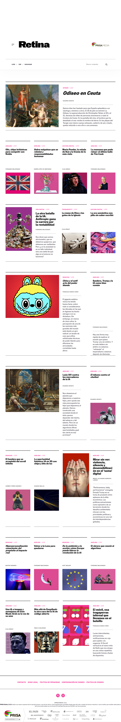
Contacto (21, 682)
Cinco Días (65, 715)
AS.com (86, 711)
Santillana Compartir (68, 711)
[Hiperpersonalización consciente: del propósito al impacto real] (18, 579)
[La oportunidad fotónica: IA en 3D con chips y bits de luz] (46, 500)
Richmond (32, 718)
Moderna (43, 718)
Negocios (66, 277)
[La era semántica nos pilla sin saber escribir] (103, 242)
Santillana (56, 711)
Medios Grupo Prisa (12, 719)
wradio (57, 715)
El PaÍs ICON (65, 718)
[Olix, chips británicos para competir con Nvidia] (18, 183)
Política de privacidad (50, 682)
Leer (13, 64)
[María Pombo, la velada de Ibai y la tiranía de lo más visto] (74, 183)
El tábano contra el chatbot (100, 376)
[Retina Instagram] (63, 695)
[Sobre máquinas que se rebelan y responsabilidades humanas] (46, 183)
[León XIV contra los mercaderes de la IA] (32, 390)
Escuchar (28, 64)
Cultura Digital (68, 146)
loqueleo (85, 718)
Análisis (9, 146)
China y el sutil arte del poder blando (70, 283)
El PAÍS (33, 711)
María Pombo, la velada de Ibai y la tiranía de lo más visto (74, 151)
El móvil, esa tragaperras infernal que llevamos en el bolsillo (102, 615)
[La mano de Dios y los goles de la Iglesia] (74, 243)
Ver (20, 64)
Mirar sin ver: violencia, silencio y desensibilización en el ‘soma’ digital (102, 466)
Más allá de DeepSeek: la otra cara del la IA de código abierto (46, 611)
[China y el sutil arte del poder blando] (32, 296)
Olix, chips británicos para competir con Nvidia (16, 151)
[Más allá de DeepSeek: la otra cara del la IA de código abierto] (46, 642)
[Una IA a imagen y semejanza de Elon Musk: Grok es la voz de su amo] (18, 643)
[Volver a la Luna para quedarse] (46, 579)
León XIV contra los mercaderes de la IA (71, 377)
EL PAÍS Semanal (83, 715)
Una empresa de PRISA (12, 713)
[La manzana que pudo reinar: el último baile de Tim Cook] (103, 183)
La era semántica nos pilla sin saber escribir (102, 214)
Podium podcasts (55, 718)
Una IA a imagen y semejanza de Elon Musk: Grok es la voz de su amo (17, 612)
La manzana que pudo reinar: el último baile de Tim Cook (102, 151)
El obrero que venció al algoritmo (102, 547)
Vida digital (40, 209)
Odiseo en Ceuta (81, 93)
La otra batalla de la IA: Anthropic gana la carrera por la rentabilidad (46, 219)
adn (94, 711)
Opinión (66, 88)
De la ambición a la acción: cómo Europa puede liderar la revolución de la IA (73, 549)
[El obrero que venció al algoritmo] (103, 579)
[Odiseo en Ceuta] (32, 106)
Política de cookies (95, 682)
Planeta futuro (92, 715)
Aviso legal (33, 682)
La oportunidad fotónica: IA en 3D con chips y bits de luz (45, 461)
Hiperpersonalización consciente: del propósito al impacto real (17, 549)
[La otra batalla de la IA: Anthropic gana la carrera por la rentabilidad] (19, 229)
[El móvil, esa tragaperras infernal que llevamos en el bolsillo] (76, 625)
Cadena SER (78, 711)
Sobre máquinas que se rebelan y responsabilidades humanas (46, 153)
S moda (75, 718)
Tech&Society (67, 209)
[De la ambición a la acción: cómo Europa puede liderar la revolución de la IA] (74, 579)
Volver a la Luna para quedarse (44, 547)
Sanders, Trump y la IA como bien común (103, 283)
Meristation (97, 718)
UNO (50, 715)
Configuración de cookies (73, 682)
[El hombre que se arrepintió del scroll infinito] (18, 500)
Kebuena (100, 715)
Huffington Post (36, 715)
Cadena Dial (75, 715)
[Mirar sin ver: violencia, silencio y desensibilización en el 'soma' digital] (76, 475)
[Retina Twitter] (58, 695)
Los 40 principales (44, 711)
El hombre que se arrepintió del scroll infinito (16, 461)
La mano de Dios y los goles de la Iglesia (73, 214)
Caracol (102, 711)
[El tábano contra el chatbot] (102, 413)
